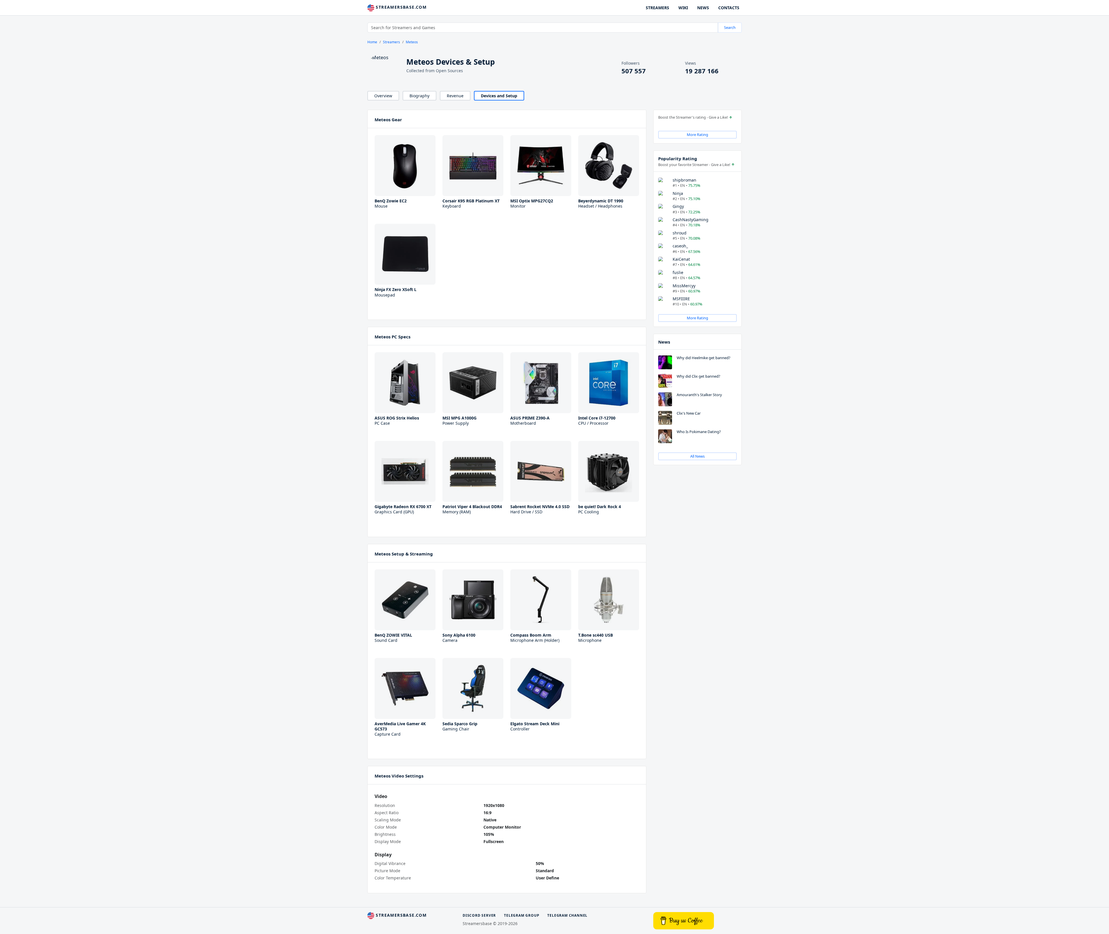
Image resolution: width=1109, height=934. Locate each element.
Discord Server (479, 915)
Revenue (455, 95)
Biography (419, 95)
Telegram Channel (567, 915)
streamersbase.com (400, 7)
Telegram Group (521, 915)
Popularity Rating (677, 158)
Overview (383, 95)
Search (730, 27)
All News (697, 456)
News (664, 342)
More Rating (697, 134)
